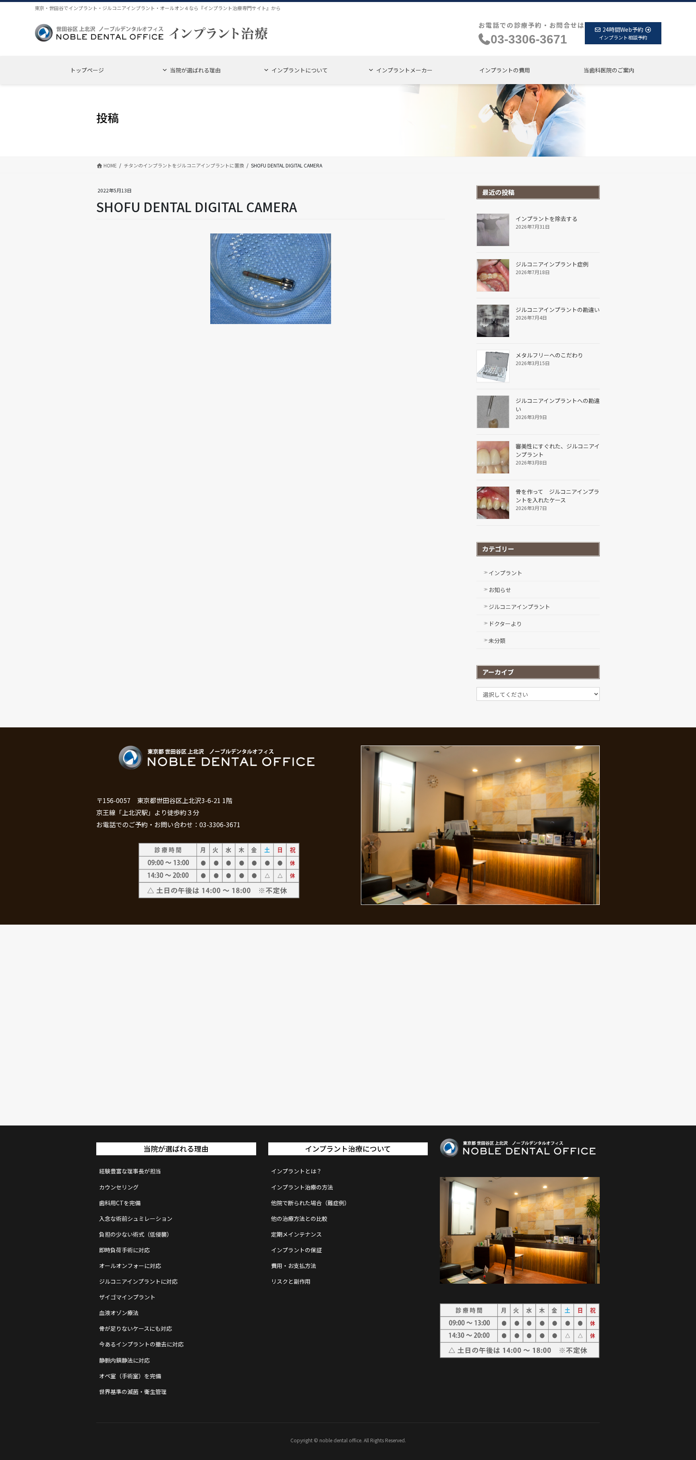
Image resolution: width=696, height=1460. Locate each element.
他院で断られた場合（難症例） (310, 1203)
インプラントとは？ (296, 1171)
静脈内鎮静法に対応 (124, 1360)
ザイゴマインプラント (127, 1297)
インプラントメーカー (404, 70)
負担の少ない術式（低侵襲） (135, 1234)
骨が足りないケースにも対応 (135, 1328)
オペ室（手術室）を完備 (130, 1376)
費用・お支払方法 (293, 1266)
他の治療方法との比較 (299, 1218)
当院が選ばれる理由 (195, 70)
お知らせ (500, 590)
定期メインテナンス (296, 1234)
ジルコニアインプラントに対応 (138, 1281)
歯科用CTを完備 (120, 1203)
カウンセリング (119, 1187)
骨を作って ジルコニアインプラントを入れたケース (557, 495)
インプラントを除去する (547, 219)
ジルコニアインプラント (519, 607)
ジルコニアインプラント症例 (552, 264)
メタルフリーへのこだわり (549, 355)
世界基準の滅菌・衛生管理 (133, 1392)
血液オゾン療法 (119, 1313)
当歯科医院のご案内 (609, 70)
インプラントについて (299, 70)
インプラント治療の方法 (302, 1187)
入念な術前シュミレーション (135, 1218)
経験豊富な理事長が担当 (130, 1171)
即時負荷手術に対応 (124, 1250)
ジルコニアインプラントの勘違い (558, 310)
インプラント (505, 573)
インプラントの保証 (296, 1250)
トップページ (87, 70)
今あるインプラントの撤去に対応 (141, 1344)
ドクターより (505, 624)
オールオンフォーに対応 (130, 1266)
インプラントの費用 (504, 70)
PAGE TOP (673, 1408)
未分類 (497, 640)
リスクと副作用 (291, 1281)
